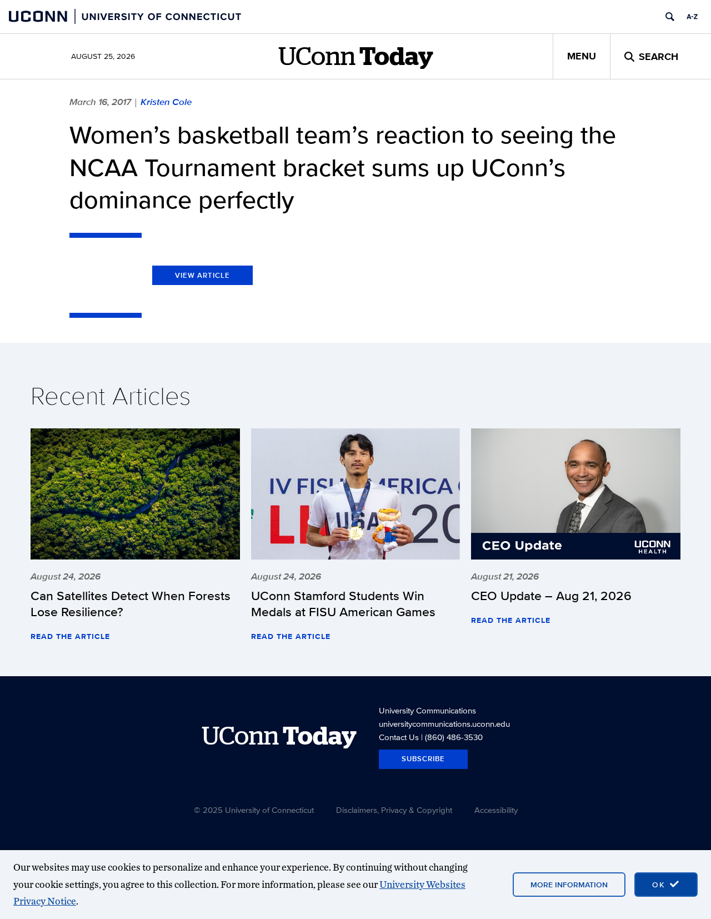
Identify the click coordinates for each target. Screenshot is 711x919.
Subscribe (423, 758)
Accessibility (496, 810)
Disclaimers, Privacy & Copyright (394, 810)
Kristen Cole (166, 101)
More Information (569, 884)
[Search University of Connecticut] (670, 17)
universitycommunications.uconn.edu (444, 724)
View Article (202, 275)
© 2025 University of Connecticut (254, 810)
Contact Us (399, 737)
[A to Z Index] (692, 17)
